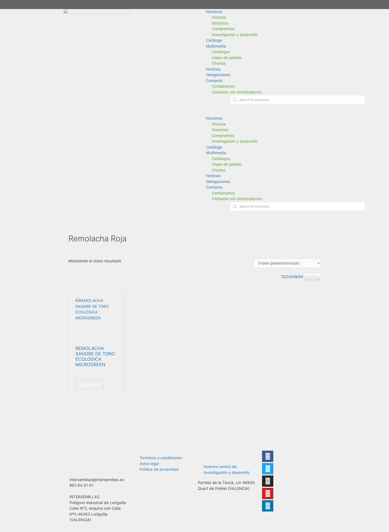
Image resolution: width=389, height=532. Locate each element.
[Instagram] (267, 481)
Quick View (89, 384)
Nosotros (214, 11)
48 (294, 276)
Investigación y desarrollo (235, 34)
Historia (219, 17)
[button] (291, 113)
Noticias (213, 69)
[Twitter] (267, 468)
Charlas (219, 63)
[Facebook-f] (267, 456)
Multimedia (216, 46)
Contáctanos (223, 86)
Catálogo (214, 40)
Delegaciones (218, 75)
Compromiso (223, 29)
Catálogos (221, 52)
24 (288, 276)
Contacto (214, 80)
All (301, 276)
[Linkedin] (267, 505)
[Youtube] (267, 493)
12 (283, 276)
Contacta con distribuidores (237, 92)
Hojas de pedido (227, 57)
